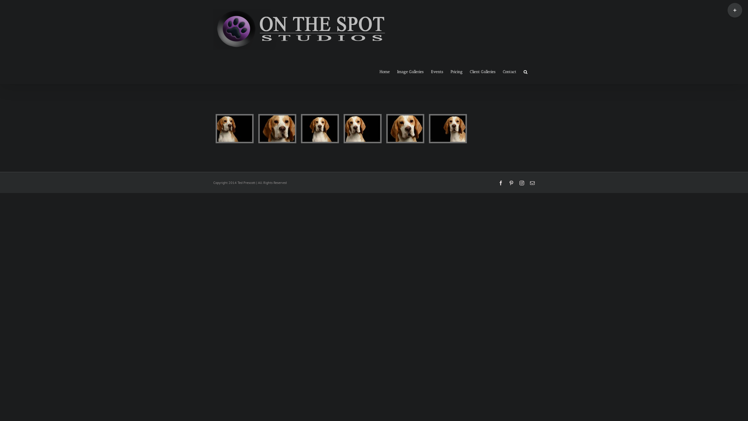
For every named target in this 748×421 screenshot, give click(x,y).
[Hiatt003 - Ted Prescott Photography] (319, 128)
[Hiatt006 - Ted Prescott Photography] (447, 128)
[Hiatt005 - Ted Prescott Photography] (405, 128)
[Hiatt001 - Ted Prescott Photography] (234, 128)
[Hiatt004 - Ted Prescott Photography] (362, 128)
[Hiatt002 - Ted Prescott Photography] (277, 128)
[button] (525, 71)
